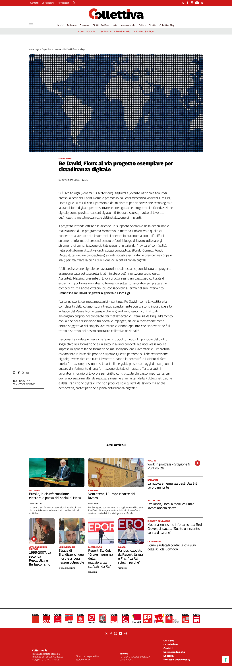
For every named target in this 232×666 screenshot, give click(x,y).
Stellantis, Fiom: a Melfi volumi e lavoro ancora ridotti (171, 506)
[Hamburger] (31, 25)
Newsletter (63, 2)
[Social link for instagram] (192, 2)
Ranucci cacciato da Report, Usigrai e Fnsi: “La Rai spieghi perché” (131, 556)
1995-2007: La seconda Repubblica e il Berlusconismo (40, 558)
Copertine (46, 49)
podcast (91, 31)
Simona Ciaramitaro (67, 568)
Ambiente (72, 25)
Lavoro (60, 25)
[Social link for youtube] (197, 2)
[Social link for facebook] (187, 2)
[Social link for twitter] (183, 2)
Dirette (152, 25)
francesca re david (24, 384)
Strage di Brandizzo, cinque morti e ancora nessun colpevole (71, 556)
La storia (168, 655)
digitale (23, 381)
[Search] (74, 3)
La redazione (48, 2)
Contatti (34, 2)
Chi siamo (168, 640)
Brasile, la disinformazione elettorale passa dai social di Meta (55, 496)
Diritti (95, 25)
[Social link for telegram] (202, 2)
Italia (114, 25)
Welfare (105, 25)
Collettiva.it (39, 650)
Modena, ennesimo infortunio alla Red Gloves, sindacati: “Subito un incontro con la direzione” (175, 528)
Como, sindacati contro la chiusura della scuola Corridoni (172, 547)
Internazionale (128, 25)
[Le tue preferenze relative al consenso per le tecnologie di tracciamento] (225, 659)
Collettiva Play (167, 25)
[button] (14, 372)
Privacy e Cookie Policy (176, 659)
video (81, 31)
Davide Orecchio (35, 503)
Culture (142, 25)
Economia (85, 25)
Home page (34, 49)
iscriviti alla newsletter (115, 31)
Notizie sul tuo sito (174, 651)
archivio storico (144, 31)
